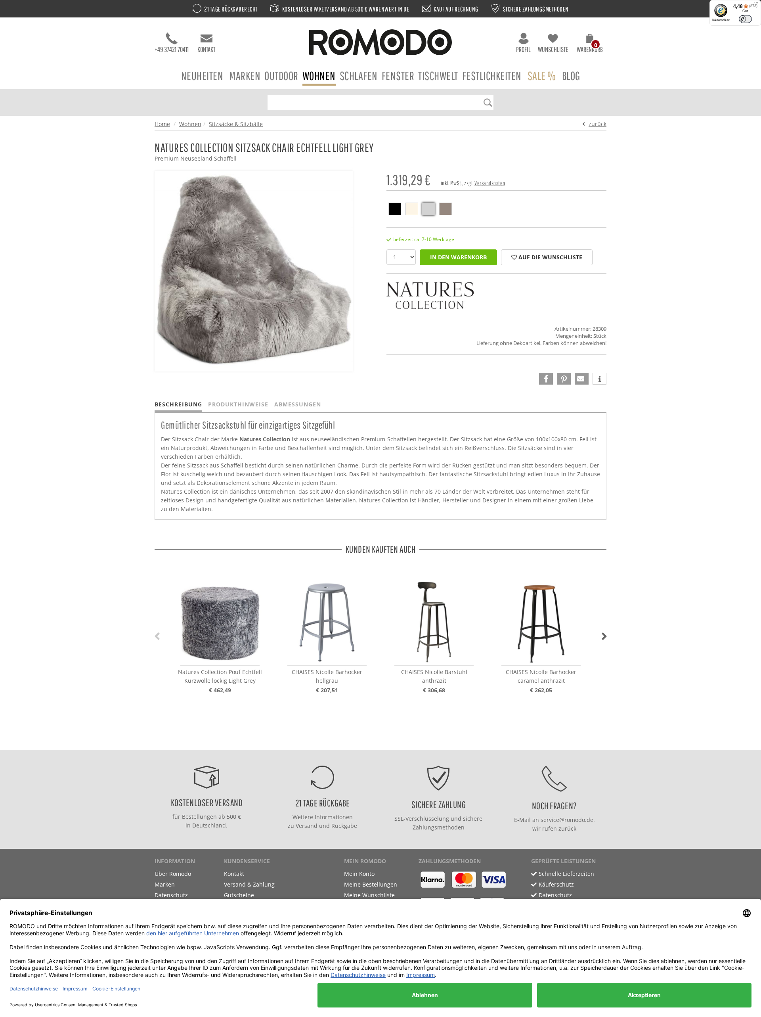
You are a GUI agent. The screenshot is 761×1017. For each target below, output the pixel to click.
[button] (590, 44)
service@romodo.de (567, 820)
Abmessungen (297, 404)
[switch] (745, 19)
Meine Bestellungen (370, 884)
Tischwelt (438, 75)
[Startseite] (380, 43)
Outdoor (281, 75)
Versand (306, 825)
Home (162, 124)
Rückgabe (344, 825)
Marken (244, 75)
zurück (597, 124)
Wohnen (319, 75)
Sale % (542, 75)
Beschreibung (178, 404)
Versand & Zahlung (249, 884)
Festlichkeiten (492, 75)
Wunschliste (553, 49)
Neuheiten (202, 75)
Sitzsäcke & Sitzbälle (236, 124)
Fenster (398, 75)
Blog (571, 75)
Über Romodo (173, 873)
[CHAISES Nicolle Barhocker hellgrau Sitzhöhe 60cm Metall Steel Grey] (327, 622)
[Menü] (756, 5)
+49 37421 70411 (172, 49)
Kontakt (206, 49)
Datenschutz (171, 895)
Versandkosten (489, 183)
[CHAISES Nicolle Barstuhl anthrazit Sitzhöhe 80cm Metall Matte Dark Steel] (434, 622)
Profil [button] (523, 49)
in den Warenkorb (458, 257)
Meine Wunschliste (369, 895)
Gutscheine (239, 895)
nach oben (378, 741)
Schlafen (359, 75)
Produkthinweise (238, 404)
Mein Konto (359, 873)
